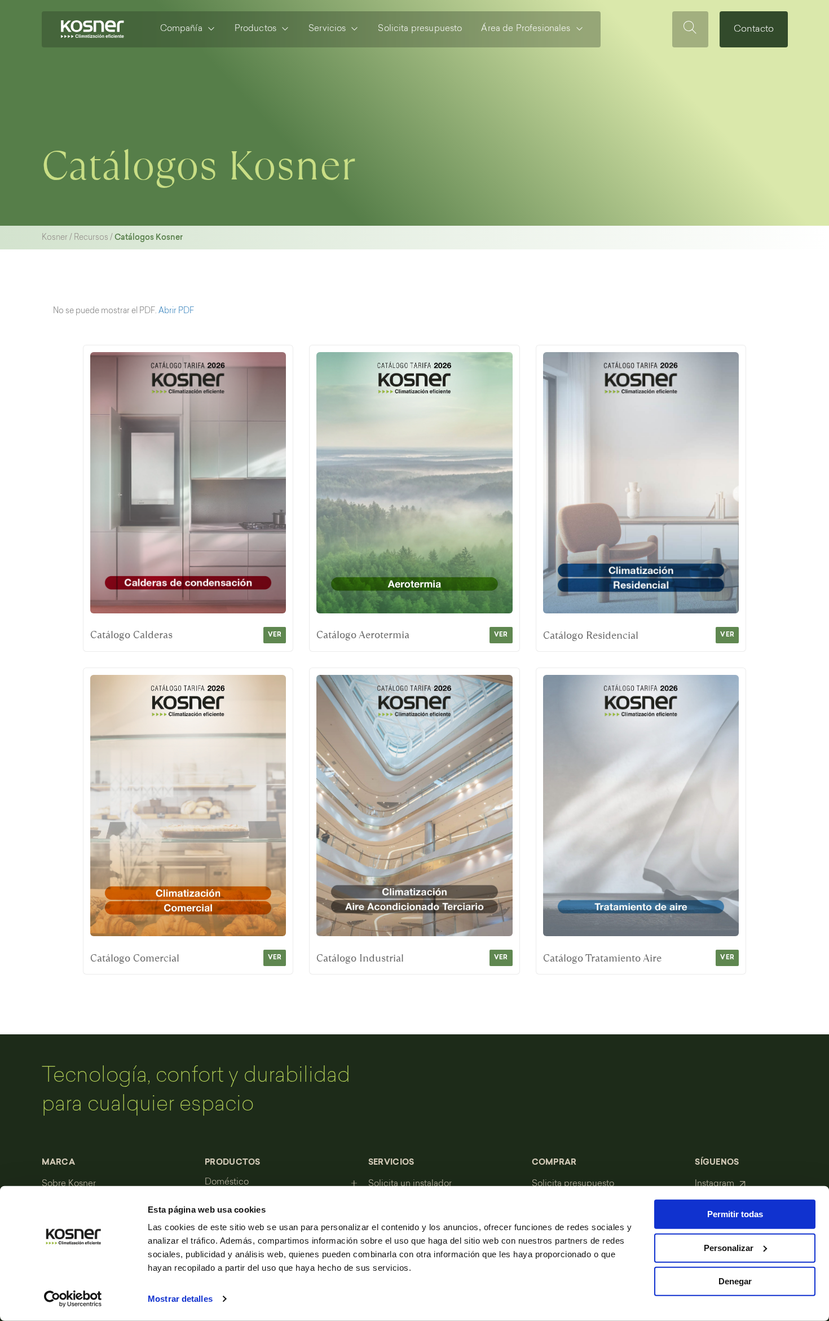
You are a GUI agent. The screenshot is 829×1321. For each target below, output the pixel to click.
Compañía (181, 29)
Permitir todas (735, 1214)
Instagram (714, 1184)
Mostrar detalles (180, 1299)
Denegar (735, 1281)
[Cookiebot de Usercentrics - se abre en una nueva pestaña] (73, 1299)
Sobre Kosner (69, 1184)
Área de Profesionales (525, 29)
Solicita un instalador (410, 1184)
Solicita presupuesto (420, 29)
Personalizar (728, 1247)
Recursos (91, 238)
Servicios (327, 29)
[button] (118, 1168)
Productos (255, 29)
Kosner (55, 238)
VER (275, 635)
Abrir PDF (176, 311)
